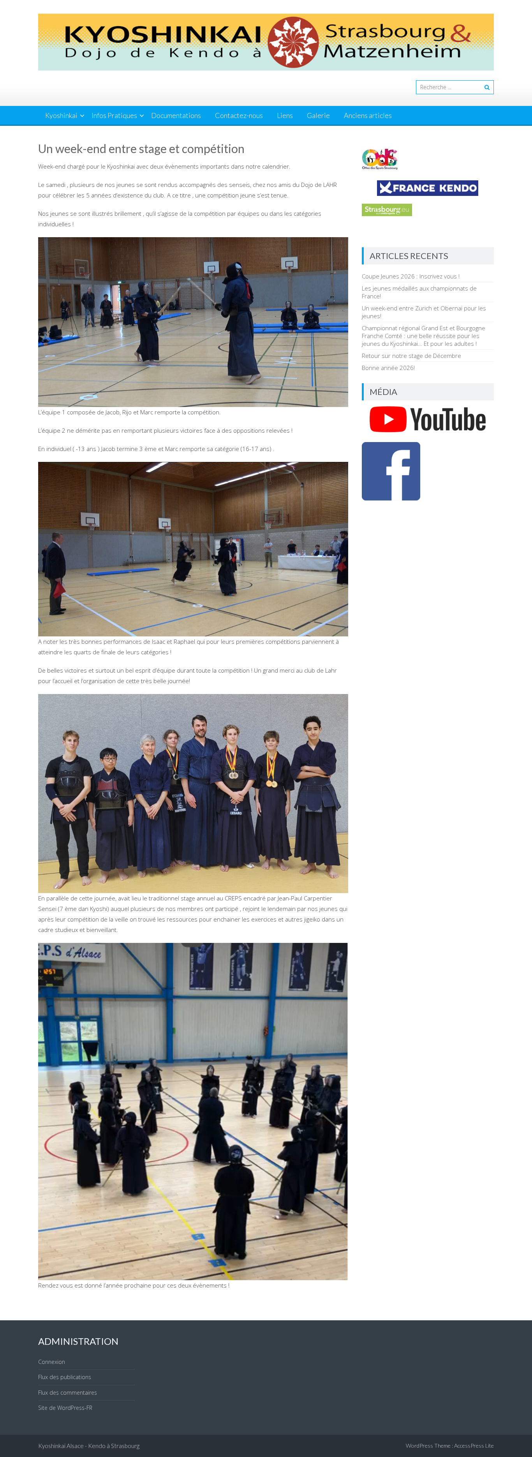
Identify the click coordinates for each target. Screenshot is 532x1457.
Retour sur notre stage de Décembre (411, 355)
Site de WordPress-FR (65, 1407)
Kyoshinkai (61, 115)
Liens (285, 115)
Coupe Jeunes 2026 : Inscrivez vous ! (411, 276)
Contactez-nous (239, 115)
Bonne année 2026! (388, 368)
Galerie (318, 115)
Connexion (51, 1361)
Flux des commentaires (67, 1392)
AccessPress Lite (474, 1445)
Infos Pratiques (114, 115)
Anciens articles (368, 115)
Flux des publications (64, 1377)
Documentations (176, 115)
